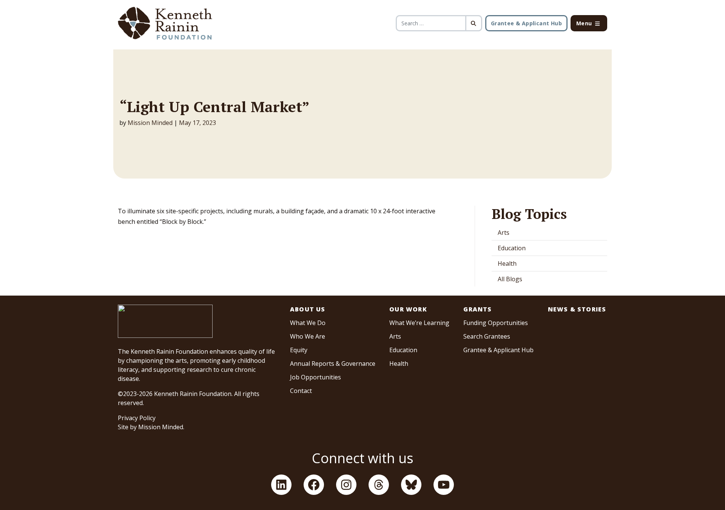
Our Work (408, 309)
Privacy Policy (137, 418)
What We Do (307, 323)
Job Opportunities (315, 377)
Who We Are (307, 336)
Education (512, 248)
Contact (301, 391)
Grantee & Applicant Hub (526, 23)
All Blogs (510, 279)
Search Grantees (486, 336)
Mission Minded (150, 123)
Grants (477, 309)
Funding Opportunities (495, 323)
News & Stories (577, 309)
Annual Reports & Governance (332, 363)
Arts (503, 232)
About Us (307, 309)
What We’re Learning (419, 323)
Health (507, 263)
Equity (298, 350)
